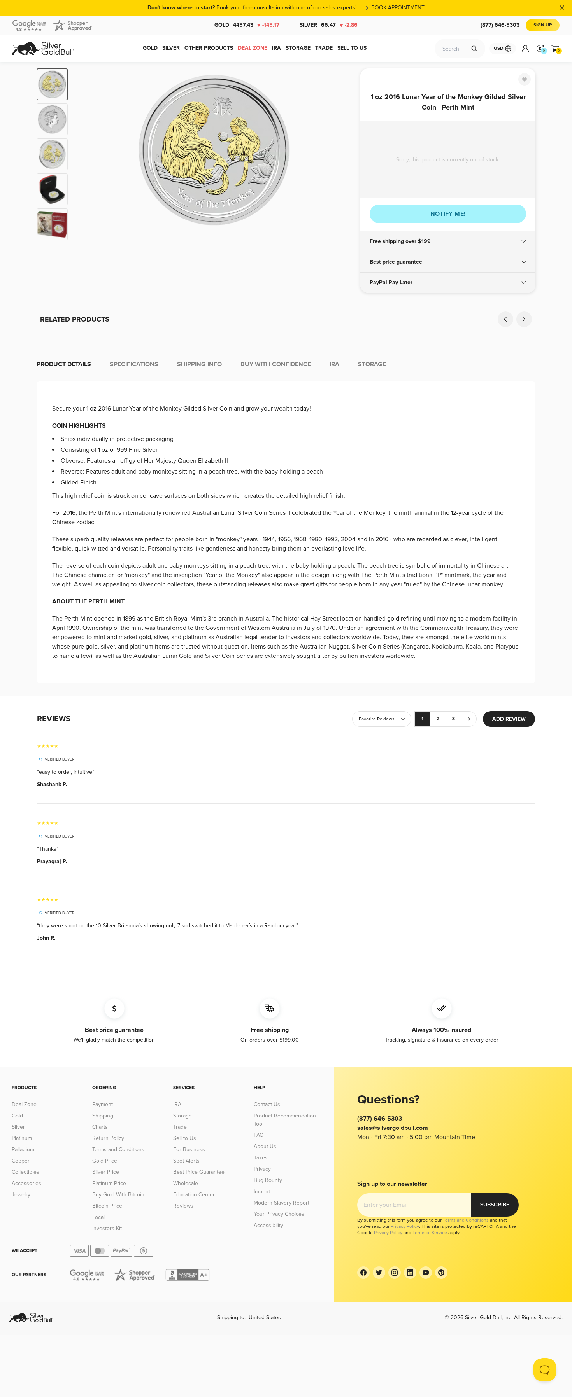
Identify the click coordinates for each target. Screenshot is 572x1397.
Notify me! (448, 214)
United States (265, 1317)
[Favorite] (524, 79)
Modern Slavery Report (281, 1202)
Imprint (262, 1191)
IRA (177, 1104)
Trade (180, 1127)
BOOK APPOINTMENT (398, 7)
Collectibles (25, 1172)
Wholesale (185, 1183)
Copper (21, 1160)
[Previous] (85, 154)
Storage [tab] (372, 364)
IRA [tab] (334, 364)
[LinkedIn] (410, 1272)
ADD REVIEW (509, 719)
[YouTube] (425, 1272)
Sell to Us (184, 1138)
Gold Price (104, 1160)
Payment (102, 1104)
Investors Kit (107, 1228)
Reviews (183, 1206)
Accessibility (268, 1225)
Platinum (22, 1138)
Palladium (23, 1149)
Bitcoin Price (107, 1206)
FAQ (259, 1135)
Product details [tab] (64, 364)
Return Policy (108, 1138)
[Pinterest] (441, 1272)
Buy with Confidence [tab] (275, 364)
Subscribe (494, 1204)
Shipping (102, 1115)
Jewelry (21, 1194)
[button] (448, 241)
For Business (189, 1149)
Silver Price (105, 1172)
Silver (329, 25)
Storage (182, 1115)
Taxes (261, 1157)
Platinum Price (109, 1183)
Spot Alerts (186, 1160)
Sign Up (542, 25)
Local (98, 1217)
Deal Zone (24, 1104)
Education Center (194, 1194)
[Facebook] (363, 1272)
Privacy (262, 1169)
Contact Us (267, 1104)
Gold (246, 25)
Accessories (26, 1183)
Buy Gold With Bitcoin (118, 1194)
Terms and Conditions (118, 1149)
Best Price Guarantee (199, 1172)
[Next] (342, 154)
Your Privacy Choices (279, 1214)
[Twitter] (379, 1272)
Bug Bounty (268, 1180)
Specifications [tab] (134, 364)
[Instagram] (394, 1272)
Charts (100, 1127)
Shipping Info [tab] (199, 364)
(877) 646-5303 (500, 25)
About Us (265, 1146)
